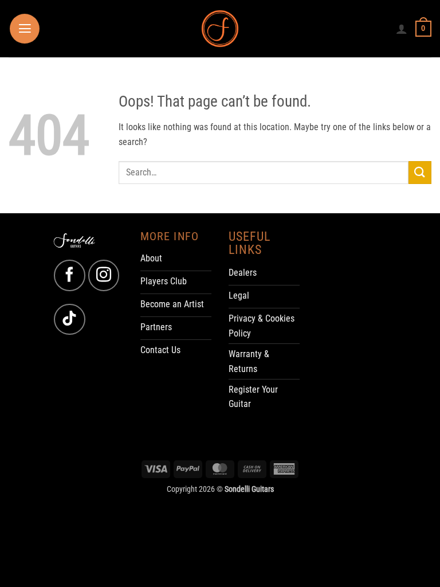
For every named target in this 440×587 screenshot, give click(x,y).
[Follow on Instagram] (103, 275)
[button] (25, 29)
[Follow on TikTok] (69, 319)
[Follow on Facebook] (69, 275)
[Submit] (419, 172)
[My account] (401, 28)
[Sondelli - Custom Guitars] (220, 29)
